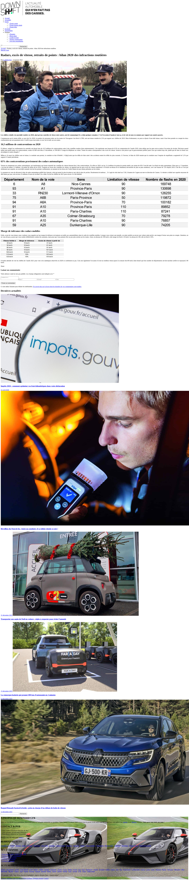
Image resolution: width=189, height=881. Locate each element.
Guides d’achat (60, 846)
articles (125, 822)
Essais (7, 22)
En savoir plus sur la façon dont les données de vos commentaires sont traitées (57, 286)
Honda (96, 869)
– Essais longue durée (15, 25)
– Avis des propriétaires (16, 41)
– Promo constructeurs (16, 39)
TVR (79, 871)
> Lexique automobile (7, 861)
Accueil (7, 18)
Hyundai (101, 869)
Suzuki (65, 871)
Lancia (143, 869)
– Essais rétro (13, 27)
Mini (182, 869)
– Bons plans (13, 36)
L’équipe (3, 878)
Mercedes (177, 869)
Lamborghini (136, 869)
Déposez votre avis (13, 878)
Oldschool (117, 846)
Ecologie (7, 29)
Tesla (69, 871)
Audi (30, 869)
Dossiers (29, 846)
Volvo (84, 871)
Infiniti (108, 869)
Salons (24, 846)
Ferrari (75, 869)
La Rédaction (7, 60)
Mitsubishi (4, 871)
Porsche (37, 871)
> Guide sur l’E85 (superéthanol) (11, 856)
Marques (18, 846)
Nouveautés (100, 846)
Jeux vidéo (44, 846)
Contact (46, 878)
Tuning (82, 846)
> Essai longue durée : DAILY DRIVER (13, 854)
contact (21, 837)
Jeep (117, 869)
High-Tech (37, 846)
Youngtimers (9, 30)
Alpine (17, 869)
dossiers (134, 822)
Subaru (59, 871)
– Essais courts (13, 23)
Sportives (69, 846)
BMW (41, 869)
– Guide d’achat (14, 38)
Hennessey (89, 869)
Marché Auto (5, 50)
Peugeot (31, 871)
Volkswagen (91, 871)
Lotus (153, 869)
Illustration (124, 846)
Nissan (16, 871)
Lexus (148, 869)
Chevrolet (53, 869)
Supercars (76, 846)
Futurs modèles (90, 846)
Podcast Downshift (145, 846)
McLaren (170, 869)
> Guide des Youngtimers (9, 858)
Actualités (8, 20)
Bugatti (46, 869)
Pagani (26, 871)
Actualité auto (5, 846)
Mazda (164, 869)
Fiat (79, 869)
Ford (83, 869)
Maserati (158, 869)
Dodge (70, 869)
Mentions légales (38, 878)
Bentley (35, 869)
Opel (21, 871)
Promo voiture (133, 846)
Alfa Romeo (10, 869)
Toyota (75, 871)
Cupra (65, 869)
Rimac (49, 871)
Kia (121, 869)
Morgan (10, 871)
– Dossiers (12, 34)
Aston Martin (24, 869)
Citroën (59, 869)
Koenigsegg (127, 869)
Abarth (3, 869)
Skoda (54, 871)
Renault (43, 871)
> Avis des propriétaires (8, 859)
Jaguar (113, 869)
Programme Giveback (25, 878)
